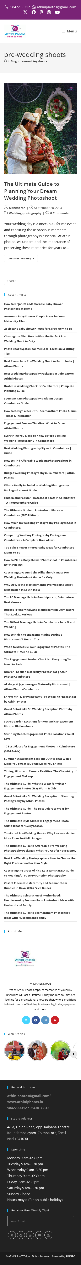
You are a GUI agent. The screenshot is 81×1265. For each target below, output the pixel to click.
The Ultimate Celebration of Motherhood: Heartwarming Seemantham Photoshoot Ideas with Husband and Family (39, 900)
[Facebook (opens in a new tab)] (33, 12)
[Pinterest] (55, 1020)
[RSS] (48, 1235)
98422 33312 (17, 1108)
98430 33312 (39, 1108)
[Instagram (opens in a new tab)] (49, 12)
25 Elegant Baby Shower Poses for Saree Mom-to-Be (38, 328)
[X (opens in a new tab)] (25, 12)
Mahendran (17, 208)
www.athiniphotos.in (25, 1102)
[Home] (5, 61)
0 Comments (59, 213)
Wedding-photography (25, 213)
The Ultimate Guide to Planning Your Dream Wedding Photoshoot (32, 190)
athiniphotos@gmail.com (28, 1096)
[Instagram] (45, 1020)
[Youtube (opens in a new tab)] (56, 12)
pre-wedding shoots (34, 61)
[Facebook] (36, 1020)
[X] (26, 1020)
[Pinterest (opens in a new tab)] (41, 12)
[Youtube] (39, 1235)
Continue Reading (23, 259)
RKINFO (70, 1256)
